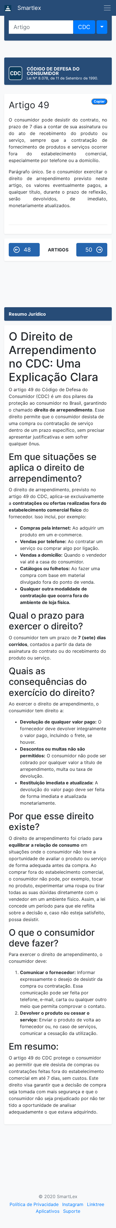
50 (88, 249)
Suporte (71, 1211)
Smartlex (28, 8)
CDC (84, 27)
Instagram (72, 1204)
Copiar (99, 101)
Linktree (95, 1204)
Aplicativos (47, 1211)
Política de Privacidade (34, 1204)
